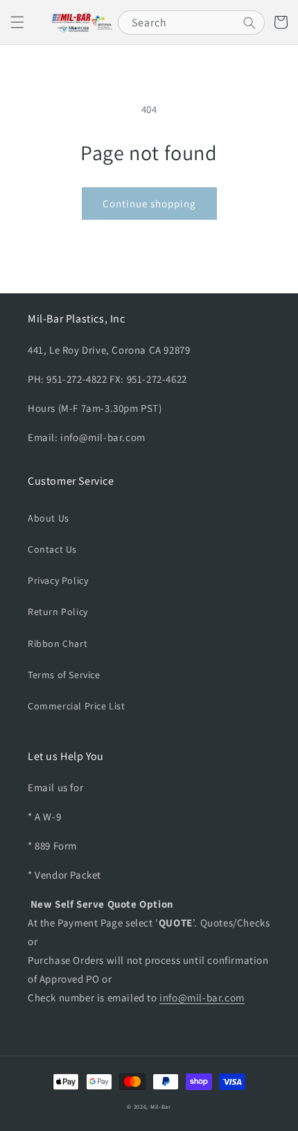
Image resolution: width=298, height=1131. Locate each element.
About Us (48, 518)
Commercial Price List (76, 706)
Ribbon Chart (57, 643)
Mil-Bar (160, 1106)
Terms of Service (64, 674)
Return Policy (58, 611)
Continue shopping (149, 203)
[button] (17, 22)
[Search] (249, 23)
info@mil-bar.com (202, 997)
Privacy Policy (58, 580)
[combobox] (191, 22)
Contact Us (52, 549)
